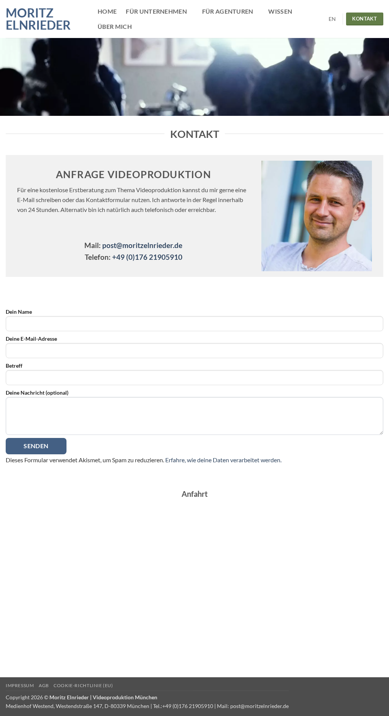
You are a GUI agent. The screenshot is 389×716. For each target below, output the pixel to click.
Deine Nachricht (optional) (37, 392)
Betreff (14, 365)
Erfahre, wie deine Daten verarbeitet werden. (223, 459)
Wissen (280, 11)
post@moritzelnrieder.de (142, 245)
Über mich (115, 26)
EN (332, 19)
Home (107, 11)
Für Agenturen (227, 11)
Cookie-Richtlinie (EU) (83, 685)
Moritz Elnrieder (38, 19)
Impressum (20, 685)
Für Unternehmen (156, 11)
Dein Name (19, 311)
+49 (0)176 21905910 (146, 257)
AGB (44, 685)
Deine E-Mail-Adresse (31, 338)
